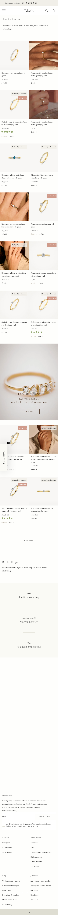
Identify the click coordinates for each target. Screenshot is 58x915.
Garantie (34, 890)
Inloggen (6, 843)
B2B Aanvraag (36, 857)
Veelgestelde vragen (11, 881)
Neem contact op (9, 900)
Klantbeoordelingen (10, 886)
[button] (3, 457)
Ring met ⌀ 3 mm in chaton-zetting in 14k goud (42, 74)
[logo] (29, 10)
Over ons (34, 843)
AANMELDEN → (45, 817)
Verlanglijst (7, 852)
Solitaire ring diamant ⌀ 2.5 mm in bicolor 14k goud (43, 323)
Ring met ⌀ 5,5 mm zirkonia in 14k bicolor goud (43, 274)
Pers (32, 848)
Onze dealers (36, 862)
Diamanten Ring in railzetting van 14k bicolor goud (13, 274)
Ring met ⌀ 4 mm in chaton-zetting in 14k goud (42, 123)
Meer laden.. (29, 541)
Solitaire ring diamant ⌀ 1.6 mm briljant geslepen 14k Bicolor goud (44, 459)
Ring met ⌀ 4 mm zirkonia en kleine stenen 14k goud (13, 225)
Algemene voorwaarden (40, 881)
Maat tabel (6, 890)
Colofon (34, 900)
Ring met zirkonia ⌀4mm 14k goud (42, 225)
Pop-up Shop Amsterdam (40, 852)
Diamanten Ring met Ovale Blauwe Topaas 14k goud (12, 176)
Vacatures (34, 866)
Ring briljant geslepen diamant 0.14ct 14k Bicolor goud (14, 509)
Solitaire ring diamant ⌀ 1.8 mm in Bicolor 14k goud (14, 123)
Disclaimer (34, 895)
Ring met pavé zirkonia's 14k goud (13, 74)
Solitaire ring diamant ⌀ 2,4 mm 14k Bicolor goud (14, 323)
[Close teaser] (8, 442)
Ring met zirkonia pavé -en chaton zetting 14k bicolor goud (12, 459)
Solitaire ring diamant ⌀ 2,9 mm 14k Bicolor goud (42, 509)
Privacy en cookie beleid (40, 886)
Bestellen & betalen (10, 895)
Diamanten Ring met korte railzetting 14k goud (42, 176)
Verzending (7, 905)
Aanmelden (7, 848)
